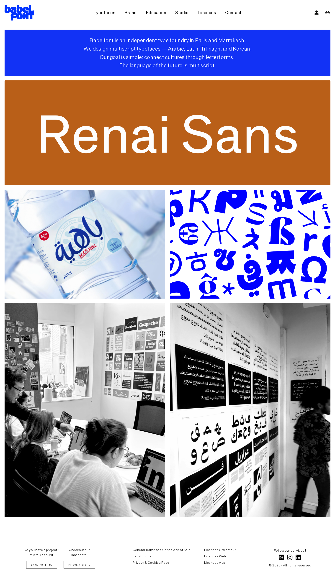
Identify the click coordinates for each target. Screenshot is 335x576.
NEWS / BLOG (79, 564)
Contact (233, 12)
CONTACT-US (41, 564)
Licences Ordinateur (220, 549)
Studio (181, 12)
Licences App (214, 562)
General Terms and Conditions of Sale (162, 549)
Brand (130, 12)
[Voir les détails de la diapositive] (167, 132)
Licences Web (215, 556)
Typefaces (105, 12)
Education (156, 12)
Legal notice (142, 556)
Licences (207, 12)
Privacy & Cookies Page (151, 562)
